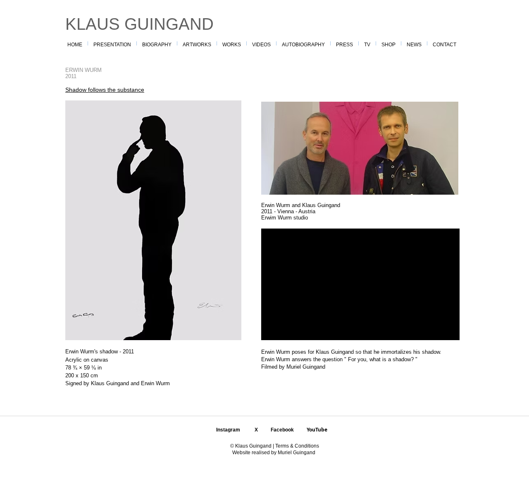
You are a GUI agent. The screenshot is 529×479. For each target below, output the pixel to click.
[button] (231, 43)
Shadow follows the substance (104, 89)
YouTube (317, 429)
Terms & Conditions (296, 446)
